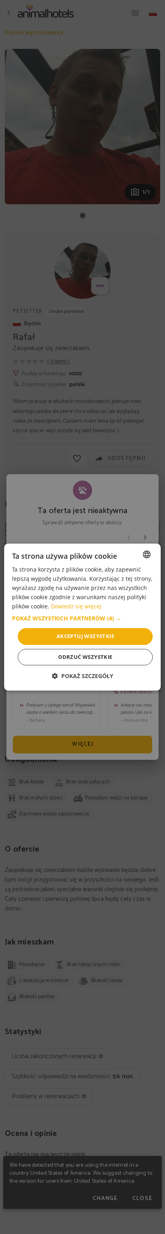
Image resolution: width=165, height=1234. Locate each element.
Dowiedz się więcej (76, 606)
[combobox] (147, 554)
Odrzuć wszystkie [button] (85, 656)
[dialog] (82, 617)
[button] (82, 618)
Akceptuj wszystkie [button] (85, 636)
